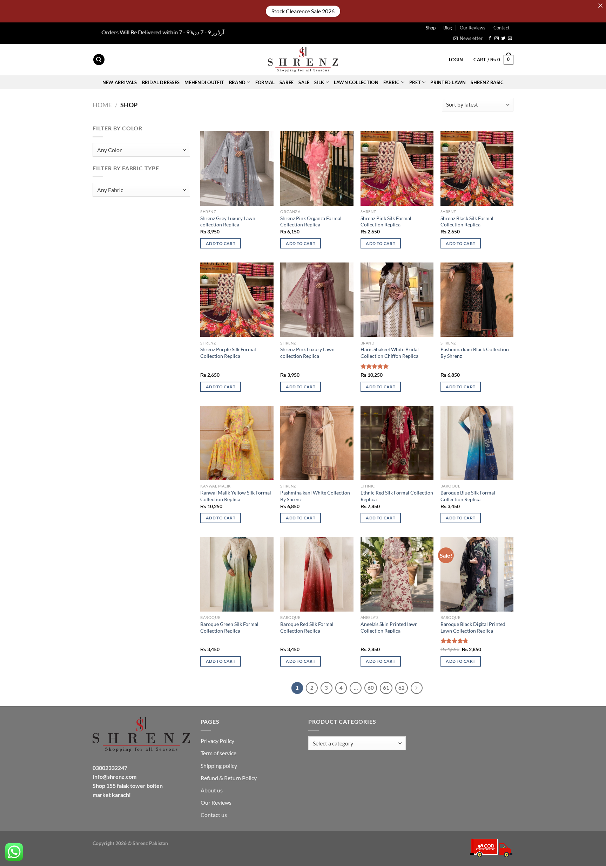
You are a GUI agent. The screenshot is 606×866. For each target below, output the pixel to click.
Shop (431, 27)
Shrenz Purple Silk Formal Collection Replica (228, 352)
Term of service (218, 753)
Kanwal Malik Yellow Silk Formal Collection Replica (235, 496)
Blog (447, 27)
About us (212, 790)
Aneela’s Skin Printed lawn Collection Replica (389, 627)
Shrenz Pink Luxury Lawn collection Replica (307, 352)
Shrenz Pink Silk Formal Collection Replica (386, 221)
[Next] (417, 688)
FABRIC (391, 82)
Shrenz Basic (487, 82)
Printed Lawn (448, 82)
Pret (415, 82)
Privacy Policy (217, 740)
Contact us (214, 814)
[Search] (99, 60)
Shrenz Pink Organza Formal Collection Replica (311, 221)
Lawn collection (356, 82)
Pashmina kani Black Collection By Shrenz (474, 352)
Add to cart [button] (220, 243)
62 (401, 687)
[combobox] (141, 150)
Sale (303, 82)
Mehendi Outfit (204, 82)
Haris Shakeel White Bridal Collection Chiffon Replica (390, 352)
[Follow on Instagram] (496, 38)
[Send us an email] (510, 38)
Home (102, 105)
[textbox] (139, 150)
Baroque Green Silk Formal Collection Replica (229, 627)
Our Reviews (472, 27)
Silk (319, 82)
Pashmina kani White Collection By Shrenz (315, 496)
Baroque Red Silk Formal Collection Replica (307, 627)
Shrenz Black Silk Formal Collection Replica (466, 221)
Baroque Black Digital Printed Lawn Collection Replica (472, 627)
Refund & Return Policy (229, 778)
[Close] (600, 5)
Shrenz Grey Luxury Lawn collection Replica (227, 221)
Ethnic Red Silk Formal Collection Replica (397, 496)
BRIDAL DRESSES (161, 82)
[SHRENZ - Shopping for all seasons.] (303, 59)
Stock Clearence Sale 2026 (303, 11)
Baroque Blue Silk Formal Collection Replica (467, 496)
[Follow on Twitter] (503, 38)
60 (371, 687)
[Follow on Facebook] (490, 38)
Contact (501, 27)
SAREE (287, 82)
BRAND (237, 82)
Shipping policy (219, 765)
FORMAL (265, 82)
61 (386, 687)
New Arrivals (119, 82)
